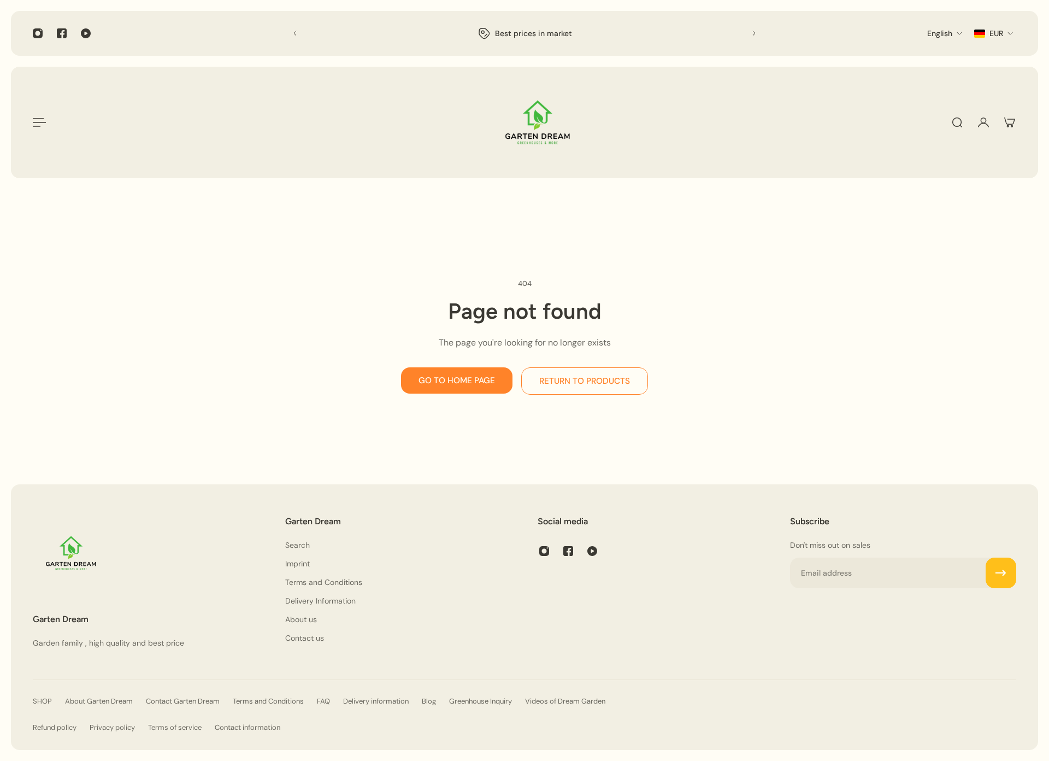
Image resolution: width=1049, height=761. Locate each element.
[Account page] (983, 122)
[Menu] (39, 122)
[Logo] (537, 122)
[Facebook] (62, 33)
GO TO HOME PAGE (457, 380)
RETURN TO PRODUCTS (584, 381)
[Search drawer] (957, 122)
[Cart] (1010, 122)
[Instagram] (38, 33)
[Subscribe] (1001, 573)
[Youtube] (86, 33)
